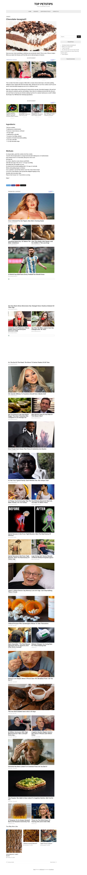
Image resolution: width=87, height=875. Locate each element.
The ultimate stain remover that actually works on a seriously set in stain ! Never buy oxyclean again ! (69, 51)
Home (29, 11)
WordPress (51, 869)
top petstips (43, 4)
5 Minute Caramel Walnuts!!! (30, 843)
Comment (24, 185)
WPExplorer (42, 869)
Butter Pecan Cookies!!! (46, 843)
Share (13, 185)
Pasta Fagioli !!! (65, 54)
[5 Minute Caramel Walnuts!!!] (31, 841)
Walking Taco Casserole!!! (67, 46)
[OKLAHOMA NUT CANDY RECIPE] (14, 852)
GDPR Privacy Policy (46, 11)
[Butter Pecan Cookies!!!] (48, 841)
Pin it (18, 185)
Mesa (34, 869)
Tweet (9, 185)
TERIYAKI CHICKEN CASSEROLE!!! (69, 45)
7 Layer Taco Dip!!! (65, 48)
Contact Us (56, 11)
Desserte (36, 11)
